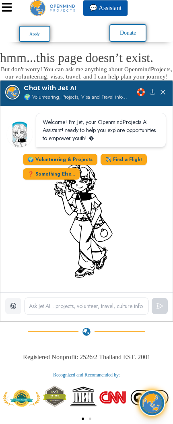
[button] (7, 398)
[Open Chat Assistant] (152, 403)
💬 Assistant (105, 7)
